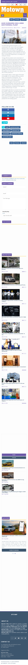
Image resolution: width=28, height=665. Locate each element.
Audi (7, 127)
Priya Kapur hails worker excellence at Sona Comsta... (12, 301)
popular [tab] (14, 457)
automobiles (6, 133)
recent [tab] (13, 454)
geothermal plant (15, 127)
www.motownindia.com (7, 631)
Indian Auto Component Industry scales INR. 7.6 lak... (13, 334)
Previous (17, 19)
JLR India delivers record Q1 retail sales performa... (14, 285)
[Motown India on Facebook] (8, 4)
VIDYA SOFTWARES (12, 663)
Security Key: (6, 211)
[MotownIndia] (14, 10)
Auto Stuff (6, 518)
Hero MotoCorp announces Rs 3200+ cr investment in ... (14, 367)
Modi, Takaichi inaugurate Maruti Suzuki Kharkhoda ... (12, 351)
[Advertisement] (14, 160)
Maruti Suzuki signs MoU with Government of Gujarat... (13, 400)
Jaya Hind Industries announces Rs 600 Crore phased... (12, 269)
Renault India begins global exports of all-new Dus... (13, 384)
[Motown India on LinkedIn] (25, 4)
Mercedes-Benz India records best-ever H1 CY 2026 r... (14, 317)
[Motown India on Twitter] (12, 4)
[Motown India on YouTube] (16, 4)
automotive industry (16, 133)
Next (11, 19)
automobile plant (7, 136)
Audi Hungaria (6, 130)
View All (24, 19)
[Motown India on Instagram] (20, 4)
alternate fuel (16, 130)
